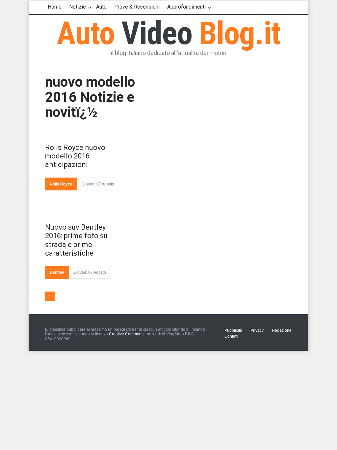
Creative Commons (126, 334)
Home (55, 7)
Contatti (231, 336)
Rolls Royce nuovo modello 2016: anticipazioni (75, 156)
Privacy (257, 330)
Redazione (282, 330)
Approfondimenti (186, 7)
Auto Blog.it (169, 33)
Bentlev (57, 272)
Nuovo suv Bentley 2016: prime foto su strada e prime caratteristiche (76, 240)
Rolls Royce (61, 184)
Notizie (77, 7)
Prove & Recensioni (137, 7)
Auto (101, 7)
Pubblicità (233, 330)
